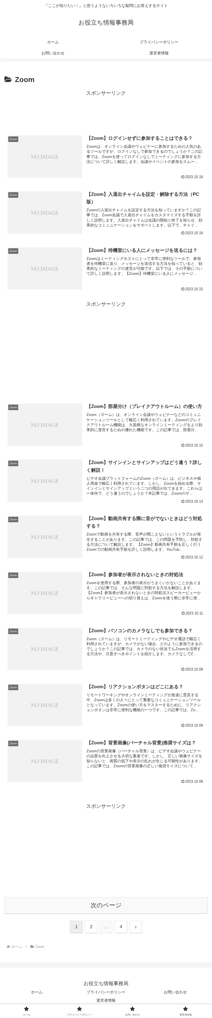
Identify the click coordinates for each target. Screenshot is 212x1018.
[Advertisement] (106, 110)
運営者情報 (106, 1000)
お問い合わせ (175, 992)
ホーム (37, 992)
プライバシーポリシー (106, 992)
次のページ (106, 905)
